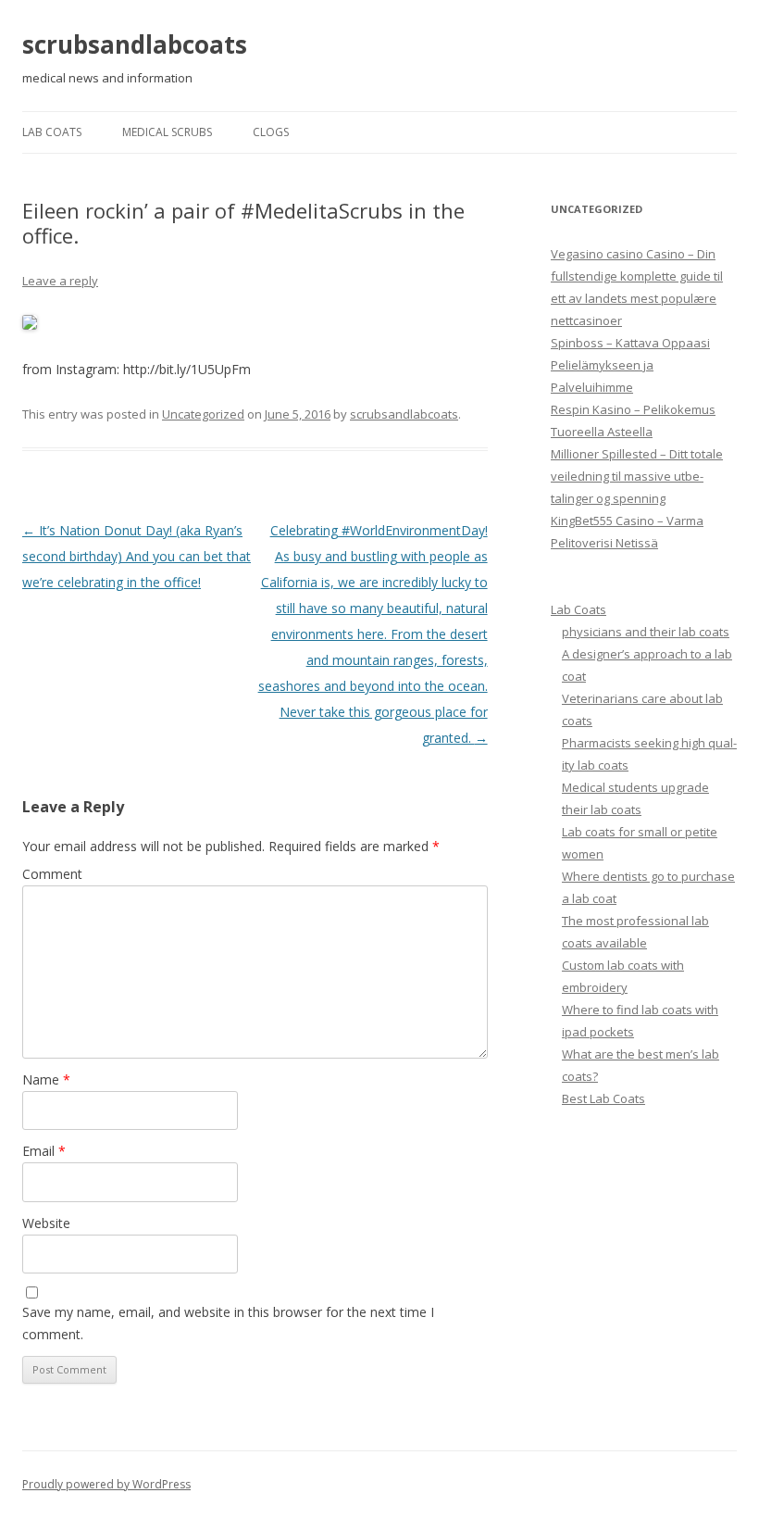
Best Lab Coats (603, 1098)
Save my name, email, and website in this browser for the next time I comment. (228, 1323)
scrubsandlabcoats (134, 44)
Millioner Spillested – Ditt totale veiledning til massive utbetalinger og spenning (637, 476)
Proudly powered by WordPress (106, 1484)
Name (46, 1079)
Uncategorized (203, 414)
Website (46, 1223)
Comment (52, 874)
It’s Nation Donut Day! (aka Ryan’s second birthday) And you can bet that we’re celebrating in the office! (136, 556)
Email (44, 1151)
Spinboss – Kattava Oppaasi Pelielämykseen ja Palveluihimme (630, 364)
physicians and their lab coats (645, 631)
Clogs (271, 132)
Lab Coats (51, 132)
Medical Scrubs (167, 132)
